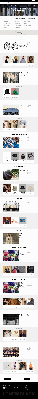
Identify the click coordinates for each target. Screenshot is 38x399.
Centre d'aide (15, 388)
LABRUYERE (28, 173)
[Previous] (32, 54)
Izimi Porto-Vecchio (29, 105)
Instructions (20, 44)
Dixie (27, 251)
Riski (27, 316)
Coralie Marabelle (28, 42)
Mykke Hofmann (28, 349)
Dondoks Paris (28, 202)
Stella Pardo (28, 106)
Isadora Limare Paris (29, 172)
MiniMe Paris (28, 44)
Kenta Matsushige (28, 43)
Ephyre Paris (28, 138)
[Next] (34, 54)
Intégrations (4, 388)
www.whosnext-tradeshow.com (22, 254)
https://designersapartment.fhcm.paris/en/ (23, 46)
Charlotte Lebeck (28, 347)
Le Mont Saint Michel (29, 348)
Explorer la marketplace (16, 387)
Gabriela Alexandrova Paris (29, 283)
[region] (19, 398)
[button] (21, 33)
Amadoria (28, 137)
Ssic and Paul (28, 252)
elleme (27, 171)
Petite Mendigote (28, 350)
